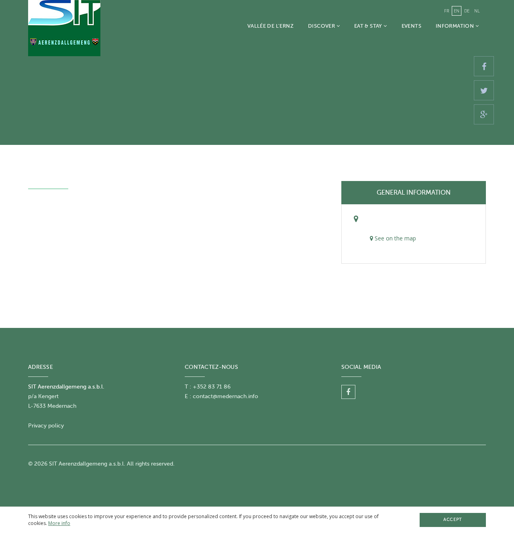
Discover (322, 26)
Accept (452, 519)
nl (477, 11)
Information (455, 26)
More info (59, 523)
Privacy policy (46, 426)
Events (411, 26)
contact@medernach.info (225, 396)
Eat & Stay (368, 26)
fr (446, 11)
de (466, 11)
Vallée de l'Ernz (270, 26)
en (456, 11)
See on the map (394, 238)
